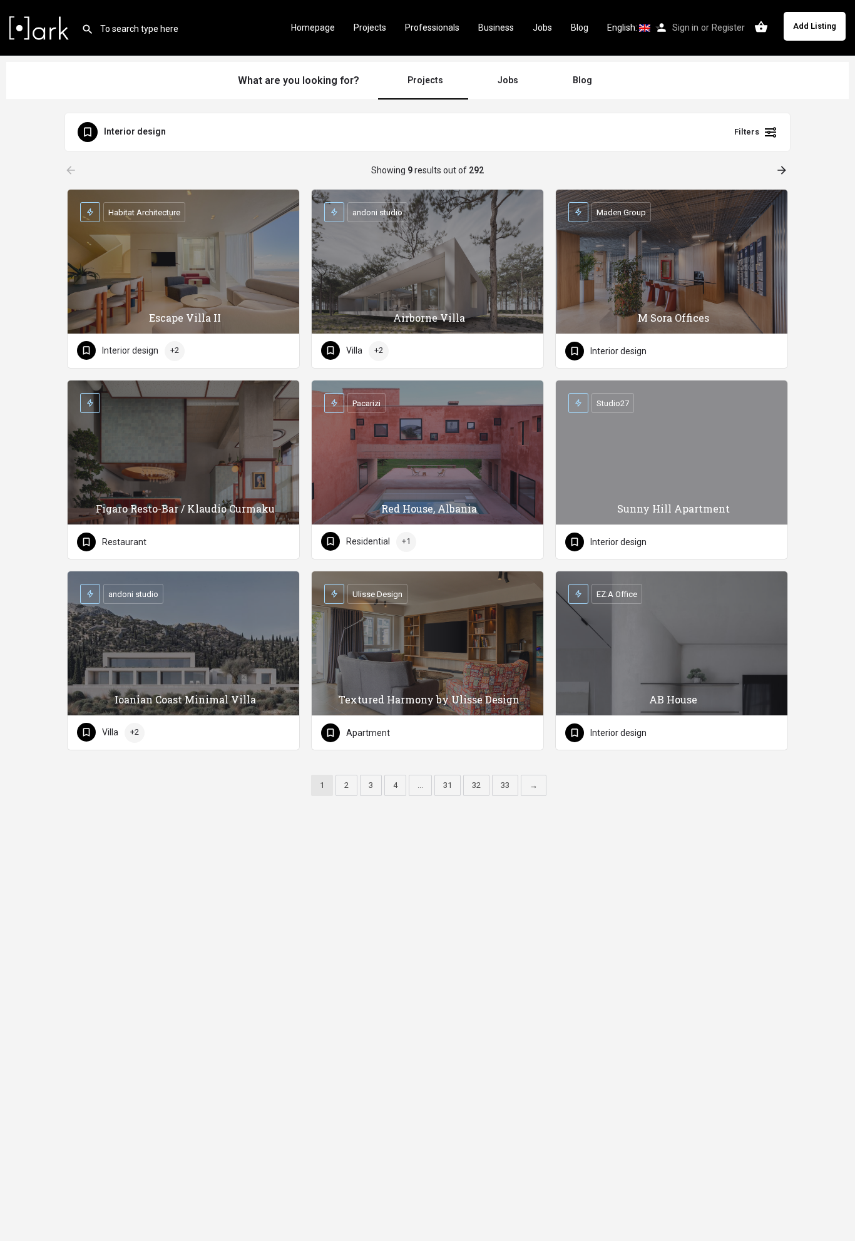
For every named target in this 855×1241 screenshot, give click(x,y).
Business (496, 28)
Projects (370, 28)
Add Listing (814, 26)
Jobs (542, 28)
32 (476, 785)
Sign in (685, 28)
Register (728, 28)
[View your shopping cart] (761, 27)
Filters (746, 131)
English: (623, 28)
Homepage (313, 28)
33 (505, 785)
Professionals (432, 28)
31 (447, 785)
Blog (579, 28)
